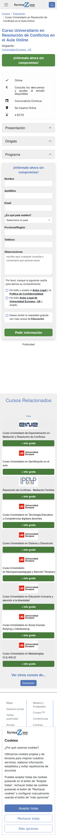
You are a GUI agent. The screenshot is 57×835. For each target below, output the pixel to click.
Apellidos (10, 191)
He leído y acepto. (26, 301)
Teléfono (9, 239)
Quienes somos (15, 709)
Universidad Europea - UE (17, 49)
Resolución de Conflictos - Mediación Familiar (28, 490)
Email (7, 203)
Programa (12, 154)
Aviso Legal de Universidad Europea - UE (25, 299)
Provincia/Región (14, 227)
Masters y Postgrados (39, 704)
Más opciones (28, 828)
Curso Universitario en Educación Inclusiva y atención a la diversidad (28, 598)
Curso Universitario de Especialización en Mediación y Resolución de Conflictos (26, 434)
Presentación (15, 127)
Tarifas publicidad (12, 716)
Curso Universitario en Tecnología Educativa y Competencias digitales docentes (28, 516)
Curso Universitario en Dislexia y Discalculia (28, 543)
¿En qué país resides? (17, 215)
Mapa (9, 703)
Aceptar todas (28, 808)
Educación (28, 683)
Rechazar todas (28, 818)
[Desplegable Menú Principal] (6, 4)
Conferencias (40, 718)
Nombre (9, 179)
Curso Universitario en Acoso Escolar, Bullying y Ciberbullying (24, 627)
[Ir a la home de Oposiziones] (24, 4)
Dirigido (11, 141)
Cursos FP (39, 712)
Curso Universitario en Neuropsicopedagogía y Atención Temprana (29, 570)
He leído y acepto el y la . (30, 292)
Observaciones (13, 252)
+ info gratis (29, 443)
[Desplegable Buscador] (52, 5)
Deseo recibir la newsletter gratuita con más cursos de (29, 317)
